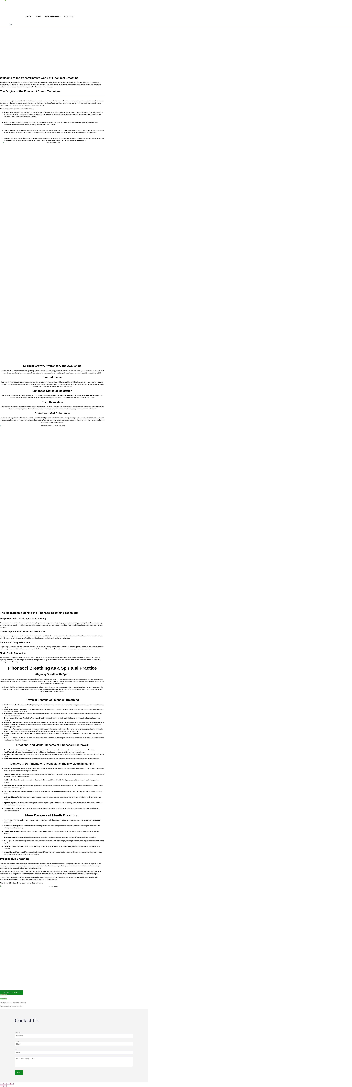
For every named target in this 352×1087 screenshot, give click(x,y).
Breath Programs (52, 16)
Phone (17, 1041)
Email (16, 1049)
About (28, 16)
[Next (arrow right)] (5, 1086)
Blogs (38, 16)
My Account (69, 16)
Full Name (18, 1032)
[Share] (8, 1084)
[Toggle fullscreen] (5, 1084)
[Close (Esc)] (12, 1084)
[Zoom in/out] (1, 1084)
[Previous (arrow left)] (1, 1086)
